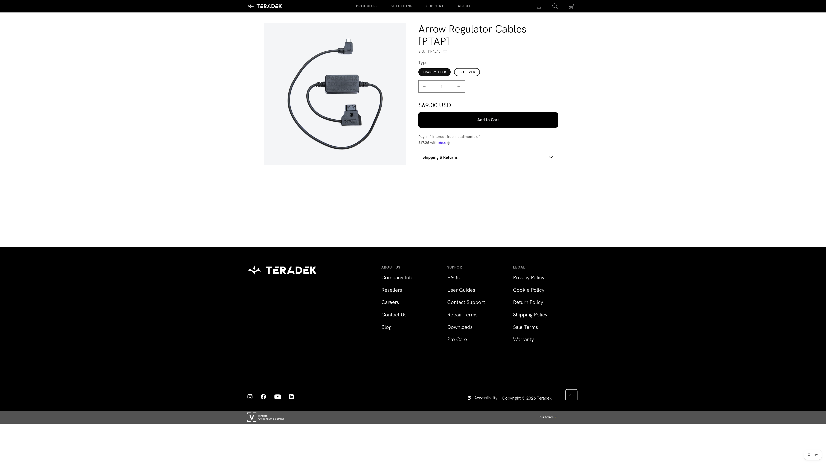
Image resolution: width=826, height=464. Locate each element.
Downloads (460, 327)
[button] (555, 6)
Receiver (467, 72)
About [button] (464, 6)
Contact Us (394, 314)
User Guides (461, 290)
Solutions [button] (401, 6)
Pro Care (457, 339)
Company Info (397, 277)
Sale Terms (525, 327)
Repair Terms (462, 314)
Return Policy (528, 302)
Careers (390, 302)
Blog (386, 327)
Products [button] (366, 6)
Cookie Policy (528, 290)
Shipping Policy (530, 314)
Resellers (391, 290)
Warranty (523, 339)
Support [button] (435, 6)
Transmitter (434, 72)
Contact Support (466, 302)
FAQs (453, 277)
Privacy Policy (528, 277)
